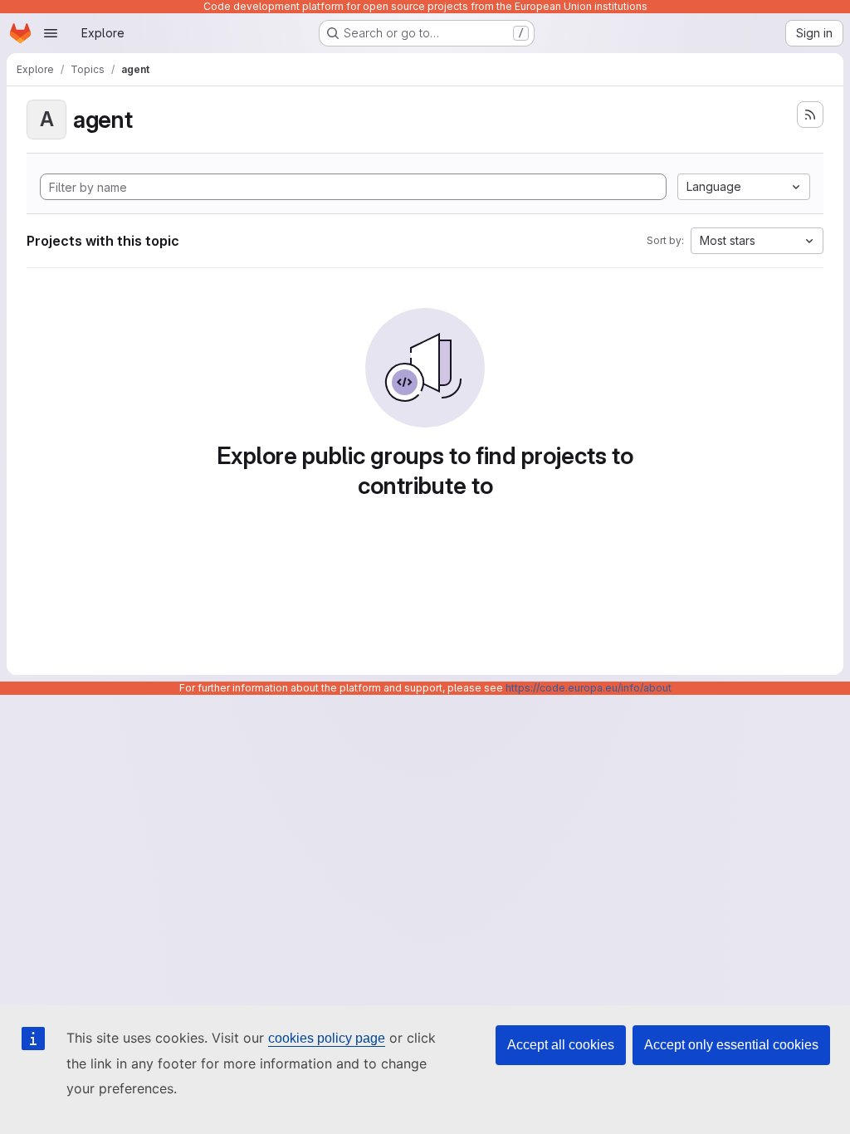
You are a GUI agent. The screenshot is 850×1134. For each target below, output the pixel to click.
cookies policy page (326, 1038)
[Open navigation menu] (50, 33)
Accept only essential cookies (731, 1045)
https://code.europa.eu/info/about (589, 688)
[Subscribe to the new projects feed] (810, 114)
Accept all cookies (560, 1045)
